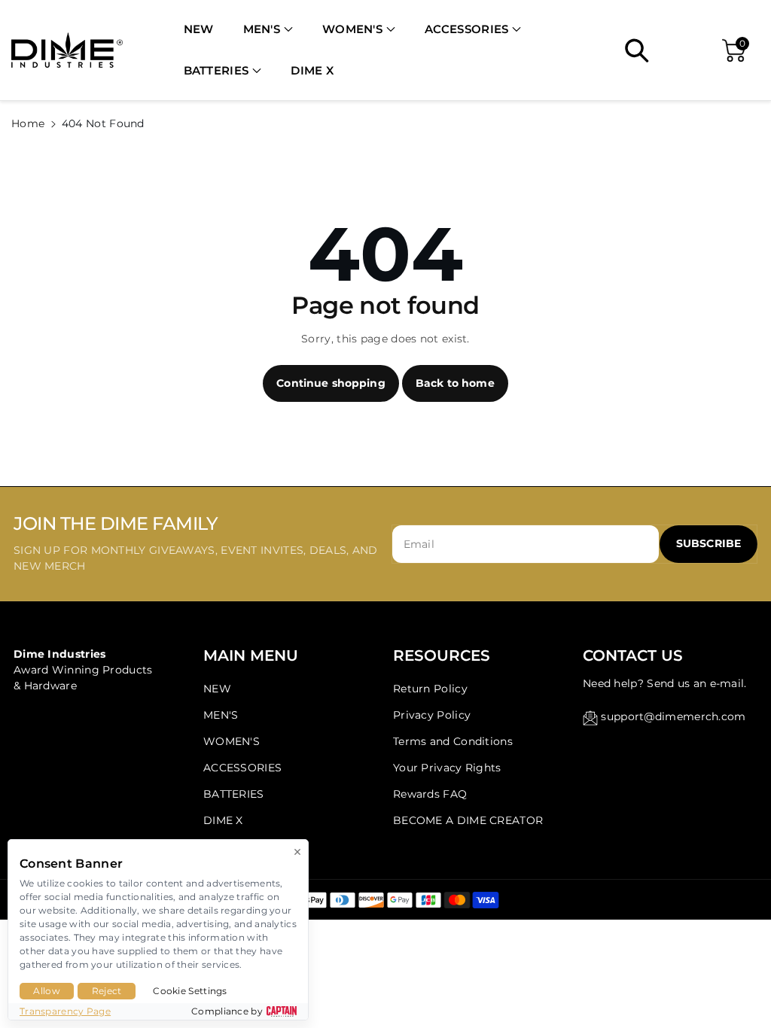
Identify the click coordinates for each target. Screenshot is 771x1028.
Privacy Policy (432, 715)
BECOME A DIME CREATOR (468, 820)
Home (27, 123)
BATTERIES (216, 70)
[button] (268, 30)
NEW (217, 688)
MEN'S (262, 29)
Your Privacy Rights (447, 767)
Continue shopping (330, 383)
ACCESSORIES (466, 29)
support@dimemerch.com (673, 716)
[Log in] (681, 50)
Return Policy (430, 688)
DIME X (223, 820)
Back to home (455, 383)
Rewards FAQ (430, 794)
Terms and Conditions (453, 741)
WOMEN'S (352, 29)
